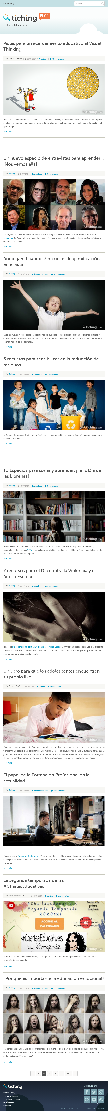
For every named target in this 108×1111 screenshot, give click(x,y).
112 (68, 1073)
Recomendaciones (41, 274)
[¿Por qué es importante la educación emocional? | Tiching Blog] (54, 1018)
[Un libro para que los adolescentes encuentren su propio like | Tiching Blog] (54, 716)
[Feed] (101, 1099)
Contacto (7, 1105)
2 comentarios (52, 374)
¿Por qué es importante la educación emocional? (53, 978)
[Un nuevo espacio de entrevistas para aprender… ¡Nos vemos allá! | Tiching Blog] (54, 204)
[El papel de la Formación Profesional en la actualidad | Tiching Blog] (54, 820)
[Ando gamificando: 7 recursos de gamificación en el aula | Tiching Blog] (54, 304)
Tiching (12, 173)
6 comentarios (52, 174)
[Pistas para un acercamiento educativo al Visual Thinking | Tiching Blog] (54, 89)
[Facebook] (87, 1092)
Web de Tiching (9, 1092)
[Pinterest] (87, 1099)
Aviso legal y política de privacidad (11, 1100)
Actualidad (37, 173)
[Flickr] (94, 1099)
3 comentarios (52, 486)
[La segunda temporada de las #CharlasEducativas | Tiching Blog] (54, 926)
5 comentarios (52, 586)
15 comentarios (58, 59)
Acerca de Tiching (10, 1096)
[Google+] (101, 1092)
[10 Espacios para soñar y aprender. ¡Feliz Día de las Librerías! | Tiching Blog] (54, 516)
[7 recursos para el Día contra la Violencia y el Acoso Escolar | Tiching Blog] (54, 616)
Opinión (44, 58)
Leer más (7, 131)
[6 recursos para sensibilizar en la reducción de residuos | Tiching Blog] (54, 404)
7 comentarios (59, 988)
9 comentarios (59, 274)
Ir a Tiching (8, 3)
